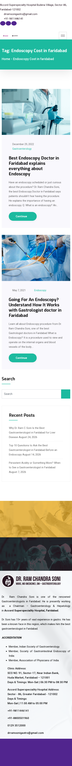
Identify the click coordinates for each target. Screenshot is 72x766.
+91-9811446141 (13, 18)
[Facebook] (2, 23)
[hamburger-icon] (63, 35)
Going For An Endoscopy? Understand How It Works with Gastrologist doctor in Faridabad (35, 307)
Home (6, 59)
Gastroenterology (22, 148)
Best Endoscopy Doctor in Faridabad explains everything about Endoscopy (34, 166)
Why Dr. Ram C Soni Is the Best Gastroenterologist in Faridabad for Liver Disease (32, 432)
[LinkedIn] (14, 23)
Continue (22, 216)
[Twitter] (8, 23)
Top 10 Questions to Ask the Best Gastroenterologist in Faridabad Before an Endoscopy (33, 450)
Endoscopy (40, 290)
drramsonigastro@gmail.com (20, 14)
